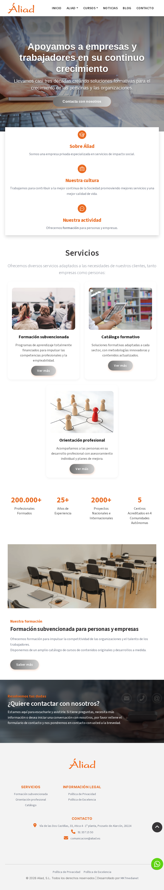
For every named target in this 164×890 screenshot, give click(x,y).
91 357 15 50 (85, 832)
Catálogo (31, 805)
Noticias (110, 8)
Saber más (24, 664)
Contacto (145, 8)
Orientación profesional (31, 800)
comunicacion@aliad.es (85, 838)
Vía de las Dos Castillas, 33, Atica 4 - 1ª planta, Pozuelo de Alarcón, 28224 (85, 826)
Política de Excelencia (82, 800)
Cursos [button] (89, 8)
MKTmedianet (129, 878)
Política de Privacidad (82, 794)
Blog (127, 8)
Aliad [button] (71, 8)
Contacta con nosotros (82, 101)
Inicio (56, 8)
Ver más (43, 370)
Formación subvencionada (31, 794)
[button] (157, 864)
